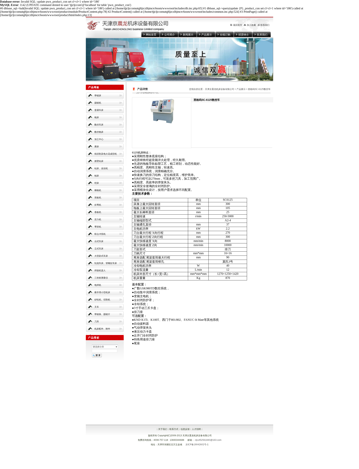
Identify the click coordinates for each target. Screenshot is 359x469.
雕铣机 (97, 190)
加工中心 (98, 139)
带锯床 (97, 95)
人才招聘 (196, 429)
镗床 (96, 183)
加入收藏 (251, 25)
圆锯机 (97, 103)
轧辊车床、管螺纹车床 (105, 263)
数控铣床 (98, 132)
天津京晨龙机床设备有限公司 (219, 89)
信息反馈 (185, 429)
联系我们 (262, 34)
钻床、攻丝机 (101, 168)
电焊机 (97, 285)
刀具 (96, 321)
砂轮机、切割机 (102, 299)
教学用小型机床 (102, 292)
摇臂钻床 (98, 161)
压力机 (97, 219)
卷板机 (97, 212)
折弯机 (97, 205)
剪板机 (97, 197)
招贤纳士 (243, 34)
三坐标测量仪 (101, 277)
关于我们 (162, 429)
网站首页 (151, 34)
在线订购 (225, 34)
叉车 (96, 307)
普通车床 (98, 110)
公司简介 (169, 34)
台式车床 (98, 241)
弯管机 (97, 226)
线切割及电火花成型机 (105, 154)
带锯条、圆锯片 (102, 314)
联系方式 (173, 429)
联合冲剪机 (100, 234)
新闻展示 (188, 34)
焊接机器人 (100, 270)
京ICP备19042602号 (195, 444)
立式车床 (98, 248)
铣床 (96, 117)
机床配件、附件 (102, 328)
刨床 (96, 175)
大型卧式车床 (101, 256)
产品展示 (206, 34)
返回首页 (237, 25)
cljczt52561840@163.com (208, 440)
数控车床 (98, 124)
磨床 (96, 146)
